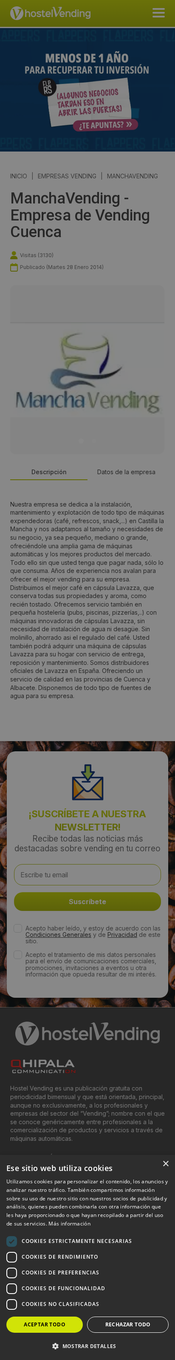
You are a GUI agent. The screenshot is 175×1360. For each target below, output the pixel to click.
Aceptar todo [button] (44, 1324)
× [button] (165, 1164)
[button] (87, 1346)
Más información (69, 1223)
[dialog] (87, 680)
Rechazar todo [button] (128, 1324)
